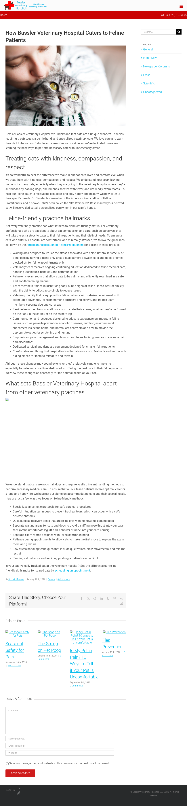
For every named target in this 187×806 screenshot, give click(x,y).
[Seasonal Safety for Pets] (17, 632)
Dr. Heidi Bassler (16, 579)
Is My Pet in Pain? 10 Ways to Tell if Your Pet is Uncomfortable (84, 664)
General (51, 579)
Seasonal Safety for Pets (14, 650)
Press (146, 75)
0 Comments (64, 579)
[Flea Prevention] (114, 632)
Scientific (149, 83)
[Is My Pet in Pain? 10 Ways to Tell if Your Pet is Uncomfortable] (82, 632)
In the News (150, 58)
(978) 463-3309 (178, 15)
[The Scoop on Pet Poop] (50, 632)
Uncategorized (152, 92)
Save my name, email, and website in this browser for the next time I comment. (59, 763)
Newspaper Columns (156, 66)
